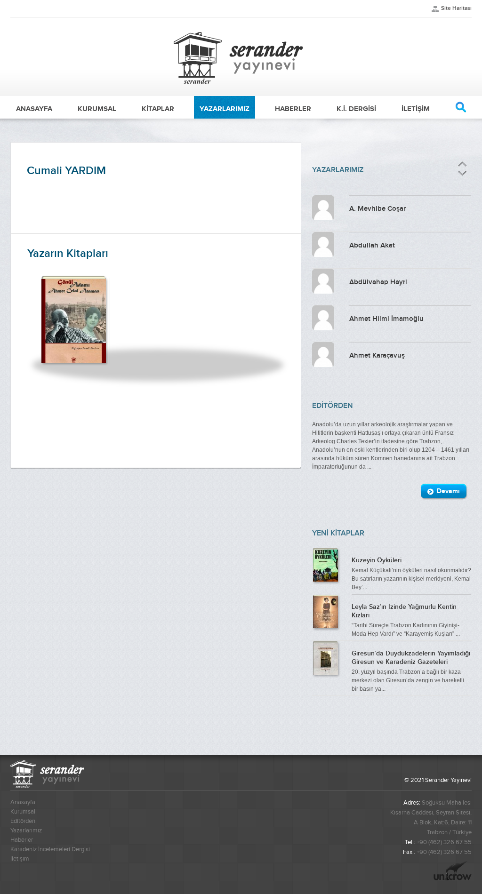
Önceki (462, 164)
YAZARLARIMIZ (224, 108)
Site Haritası (456, 8)
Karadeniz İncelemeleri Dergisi (50, 849)
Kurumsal (22, 811)
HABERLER (293, 108)
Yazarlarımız (26, 830)
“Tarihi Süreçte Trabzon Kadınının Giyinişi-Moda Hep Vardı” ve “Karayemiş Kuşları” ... (406, 620)
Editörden (22, 821)
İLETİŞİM (416, 108)
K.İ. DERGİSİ (356, 108)
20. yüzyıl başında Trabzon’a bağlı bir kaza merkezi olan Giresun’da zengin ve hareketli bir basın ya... (411, 671)
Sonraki (461, 173)
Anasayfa (22, 802)
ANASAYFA (34, 108)
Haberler (21, 840)
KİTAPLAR (158, 108)
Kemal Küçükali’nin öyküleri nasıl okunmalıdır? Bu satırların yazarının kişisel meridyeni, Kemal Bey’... (411, 574)
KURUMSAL (97, 108)
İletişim (19, 858)
